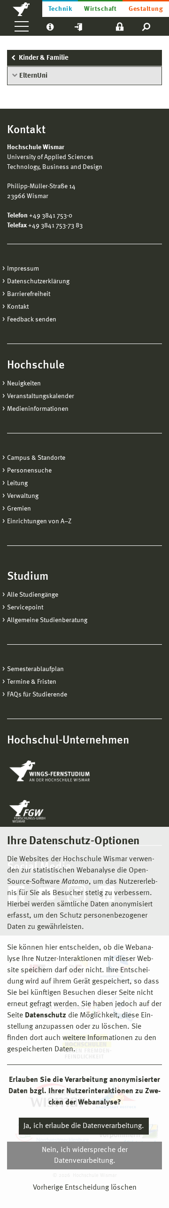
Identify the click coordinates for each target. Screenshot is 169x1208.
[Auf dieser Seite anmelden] (119, 26)
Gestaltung (146, 9)
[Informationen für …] (50, 26)
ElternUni (33, 76)
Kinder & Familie (44, 58)
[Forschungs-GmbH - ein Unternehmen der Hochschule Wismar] (49, 811)
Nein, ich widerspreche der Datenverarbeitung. (85, 1155)
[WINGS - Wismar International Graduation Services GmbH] (60, 772)
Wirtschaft (100, 9)
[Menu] (22, 26)
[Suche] (146, 26)
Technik (60, 9)
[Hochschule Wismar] (21, 8)
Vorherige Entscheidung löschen (85, 1188)
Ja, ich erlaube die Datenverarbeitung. (83, 1126)
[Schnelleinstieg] (78, 26)
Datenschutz (45, 1015)
